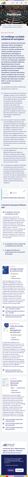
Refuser (10, 470)
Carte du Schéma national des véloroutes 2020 (14, 428)
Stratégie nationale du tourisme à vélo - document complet (14, 307)
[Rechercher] (13, 3)
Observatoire (14, 390)
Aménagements (15, 339)
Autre (12, 387)
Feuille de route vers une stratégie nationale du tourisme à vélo (15, 316)
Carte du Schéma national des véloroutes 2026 (14, 420)
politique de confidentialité (13, 459)
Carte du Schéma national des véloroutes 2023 (14, 424)
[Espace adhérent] (17, 3)
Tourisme (13, 276)
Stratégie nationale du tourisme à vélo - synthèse (14, 312)
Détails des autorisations (12, 465)
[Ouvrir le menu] (26, 3)
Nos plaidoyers (14, 273)
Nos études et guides (16, 335)
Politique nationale (15, 278)
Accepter (19, 470)
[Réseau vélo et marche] (3, 3)
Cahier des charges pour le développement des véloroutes (14, 370)
